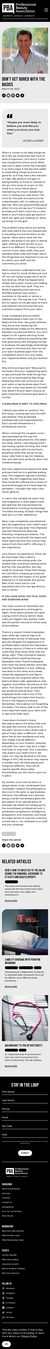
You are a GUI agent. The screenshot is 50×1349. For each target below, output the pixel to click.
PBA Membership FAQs (13, 1240)
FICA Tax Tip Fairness (12, 1211)
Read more (11, 901)
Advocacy (6, 1193)
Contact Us (7, 1202)
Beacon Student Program (13, 1268)
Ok (6, 1344)
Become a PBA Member (13, 1231)
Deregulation (8, 1207)
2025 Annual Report (11, 1189)
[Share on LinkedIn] (13, 95)
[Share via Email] (8, 95)
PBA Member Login (11, 1235)
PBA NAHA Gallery (10, 1260)
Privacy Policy (29, 1336)
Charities (6, 1198)
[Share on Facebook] (22, 95)
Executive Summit (10, 1264)
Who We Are (7, 1216)
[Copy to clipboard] (4, 95)
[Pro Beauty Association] (19, 10)
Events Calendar (9, 1255)
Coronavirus (8, 834)
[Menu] (46, 9)
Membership (26, 968)
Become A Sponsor (10, 1273)
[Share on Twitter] (18, 95)
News (37, 968)
